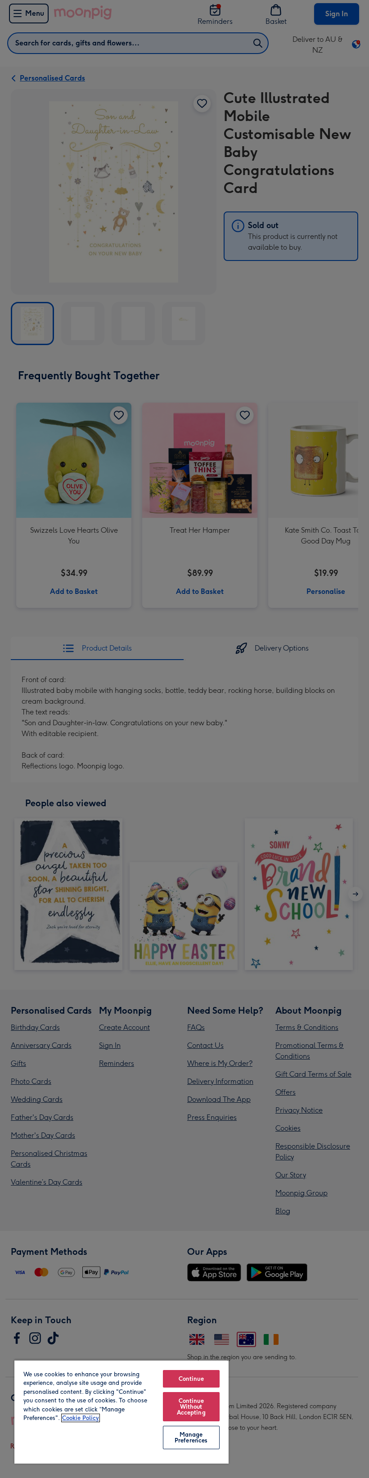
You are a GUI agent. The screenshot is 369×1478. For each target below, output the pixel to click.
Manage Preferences (191, 1437)
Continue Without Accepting (191, 1406)
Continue (191, 1378)
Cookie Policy (80, 1418)
